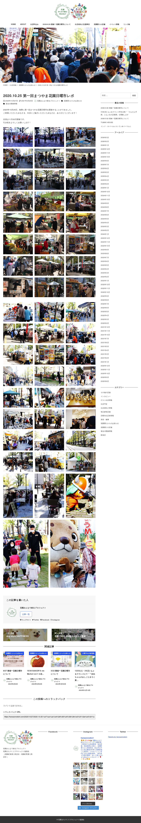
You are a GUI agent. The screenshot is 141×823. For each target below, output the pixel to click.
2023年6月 (105, 261)
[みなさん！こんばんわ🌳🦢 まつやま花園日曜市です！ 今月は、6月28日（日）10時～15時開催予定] (99, 773)
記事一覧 (26, 614)
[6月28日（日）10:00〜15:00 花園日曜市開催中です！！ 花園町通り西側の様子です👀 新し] (99, 766)
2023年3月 (105, 273)
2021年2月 (105, 358)
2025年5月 (105, 172)
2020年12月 (105, 366)
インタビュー (106, 396)
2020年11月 (105, 369)
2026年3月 (105, 137)
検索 (134, 95)
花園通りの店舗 (106, 427)
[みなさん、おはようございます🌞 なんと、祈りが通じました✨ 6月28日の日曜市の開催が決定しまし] (92, 773)
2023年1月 (105, 280)
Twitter (36, 620)
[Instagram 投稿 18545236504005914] (84, 796)
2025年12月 (105, 149)
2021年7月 (105, 339)
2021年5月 (105, 346)
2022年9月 (105, 296)
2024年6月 (105, 215)
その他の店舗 (106, 392)
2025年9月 (105, 161)
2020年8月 (105, 381)
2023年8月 (105, 253)
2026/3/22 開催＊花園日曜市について (115, 118)
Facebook (45, 620)
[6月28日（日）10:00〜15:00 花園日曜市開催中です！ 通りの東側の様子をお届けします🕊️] (76, 773)
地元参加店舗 (106, 412)
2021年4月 (105, 350)
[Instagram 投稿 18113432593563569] (99, 796)
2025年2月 (105, 184)
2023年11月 (105, 242)
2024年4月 (105, 222)
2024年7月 (105, 211)
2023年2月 (105, 277)
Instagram (56, 620)
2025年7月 (105, 164)
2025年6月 (105, 168)
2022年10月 (105, 292)
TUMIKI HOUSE (107, 122)
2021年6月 (105, 342)
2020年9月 (105, 377)
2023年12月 (105, 238)
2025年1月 (105, 188)
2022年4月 (105, 315)
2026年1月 (105, 145)
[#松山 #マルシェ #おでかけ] (76, 796)
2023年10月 (105, 246)
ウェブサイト (26, 620)
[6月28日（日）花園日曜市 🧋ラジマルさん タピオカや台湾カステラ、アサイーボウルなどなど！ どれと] (92, 766)
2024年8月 (105, 207)
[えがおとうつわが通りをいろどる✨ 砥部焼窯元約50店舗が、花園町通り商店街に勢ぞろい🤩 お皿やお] (76, 781)
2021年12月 (105, 327)
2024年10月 (105, 199)
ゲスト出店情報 (106, 400)
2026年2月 (105, 141)
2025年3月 (105, 180)
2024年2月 (105, 230)
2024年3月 (105, 226)
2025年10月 (105, 157)
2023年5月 (105, 265)
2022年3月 (105, 319)
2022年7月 (105, 304)
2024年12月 (105, 192)
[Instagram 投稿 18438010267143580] (84, 781)
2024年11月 (105, 195)
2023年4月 (105, 269)
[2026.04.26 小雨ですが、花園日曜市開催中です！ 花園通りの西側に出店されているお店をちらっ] (92, 781)
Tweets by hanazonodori (117, 737)
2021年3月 (105, 354)
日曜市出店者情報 (107, 415)
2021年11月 (105, 331)
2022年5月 (105, 311)
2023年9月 (105, 250)
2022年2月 (105, 323)
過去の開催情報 (11, 103)
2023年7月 (105, 257)
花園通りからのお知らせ (73, 101)
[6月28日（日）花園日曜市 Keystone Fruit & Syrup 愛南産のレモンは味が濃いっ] (76, 766)
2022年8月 (105, 300)
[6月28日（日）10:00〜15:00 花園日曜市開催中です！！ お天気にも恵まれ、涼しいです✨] (84, 773)
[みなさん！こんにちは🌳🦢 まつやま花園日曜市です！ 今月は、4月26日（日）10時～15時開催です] (99, 781)
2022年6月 (105, 308)
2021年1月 (105, 362)
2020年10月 (105, 373)
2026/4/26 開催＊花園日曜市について (115, 108)
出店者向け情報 (106, 408)
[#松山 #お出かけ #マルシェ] (92, 789)
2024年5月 (105, 219)
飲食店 (103, 435)
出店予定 (104, 404)
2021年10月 (105, 335)
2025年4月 (105, 176)
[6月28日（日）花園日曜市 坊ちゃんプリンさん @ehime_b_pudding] (84, 766)
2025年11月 (105, 153)
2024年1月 (105, 234)
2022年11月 (105, 288)
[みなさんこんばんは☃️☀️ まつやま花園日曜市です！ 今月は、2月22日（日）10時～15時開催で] (84, 789)
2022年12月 (105, 284)
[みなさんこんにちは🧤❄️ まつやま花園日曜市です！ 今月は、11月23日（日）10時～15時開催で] (92, 796)
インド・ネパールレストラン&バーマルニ (116, 126)
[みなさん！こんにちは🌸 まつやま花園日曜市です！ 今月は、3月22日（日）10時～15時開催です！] (76, 789)
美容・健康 (105, 419)
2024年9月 (105, 203)
